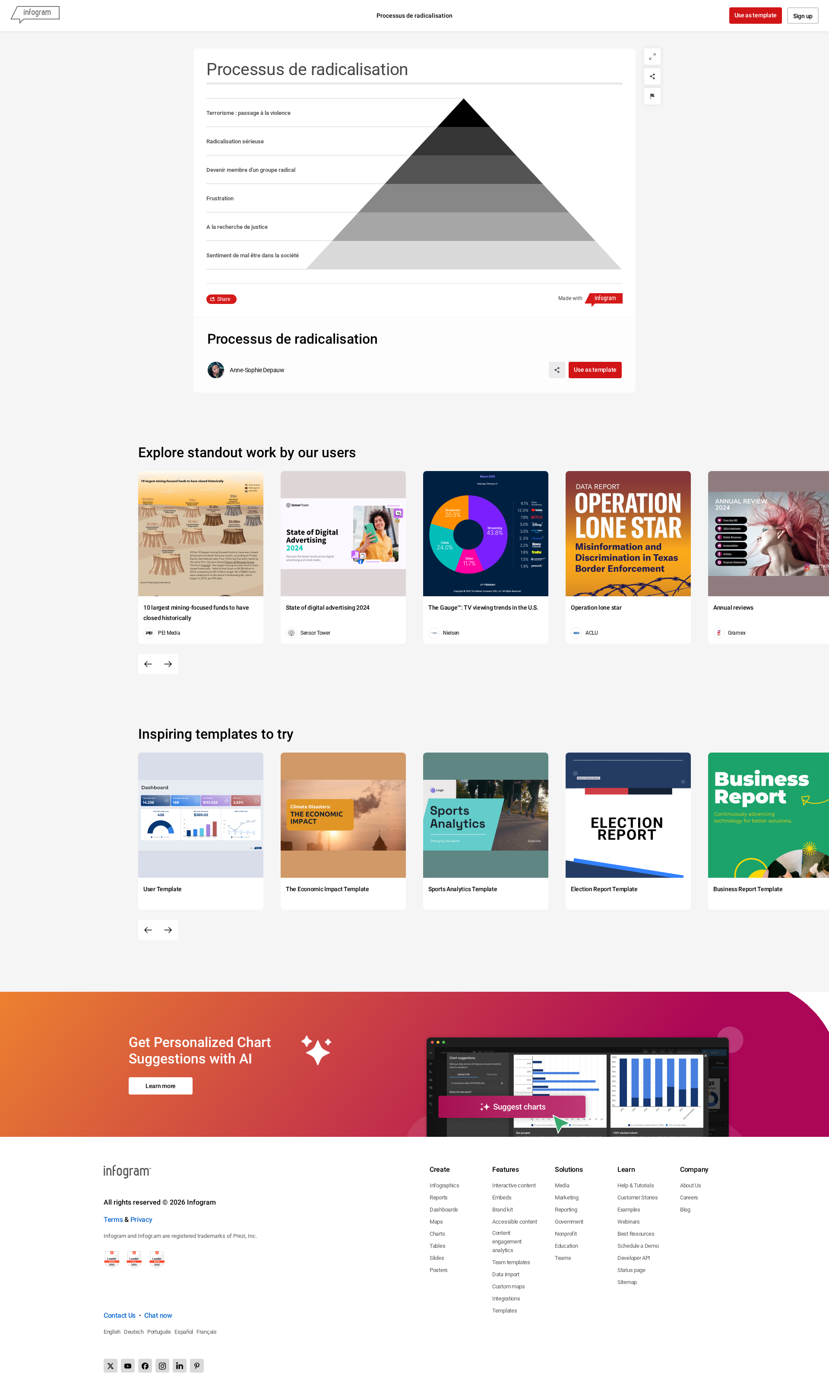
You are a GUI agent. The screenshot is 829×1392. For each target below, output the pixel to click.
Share (223, 299)
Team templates (511, 1262)
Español (183, 1332)
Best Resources (636, 1234)
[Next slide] (168, 664)
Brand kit (502, 1209)
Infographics (444, 1185)
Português (159, 1332)
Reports (439, 1197)
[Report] (652, 96)
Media (562, 1185)
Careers (689, 1197)
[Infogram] (35, 15)
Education (566, 1246)
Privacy (141, 1219)
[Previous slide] (148, 664)
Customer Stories (637, 1197)
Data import (505, 1274)
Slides (437, 1258)
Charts (437, 1234)
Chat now (158, 1315)
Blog (685, 1209)
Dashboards (444, 1209)
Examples (628, 1209)
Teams (563, 1258)
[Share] (652, 76)
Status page (631, 1270)
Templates (504, 1310)
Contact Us (120, 1315)
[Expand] (652, 56)
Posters (439, 1270)
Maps (436, 1221)
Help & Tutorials (635, 1185)
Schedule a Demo (638, 1246)
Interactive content (513, 1185)
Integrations (506, 1298)
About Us (690, 1185)
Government (569, 1221)
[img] (464, 255)
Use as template (755, 15)
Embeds (501, 1197)
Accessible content (514, 1221)
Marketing (566, 1197)
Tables (437, 1246)
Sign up (803, 16)
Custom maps (508, 1286)
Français (206, 1332)
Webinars (628, 1221)
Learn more (161, 1085)
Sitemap (627, 1282)
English (112, 1332)
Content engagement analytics (507, 1241)
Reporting (566, 1209)
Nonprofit (565, 1234)
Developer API (633, 1258)
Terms (113, 1219)
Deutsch (134, 1332)
